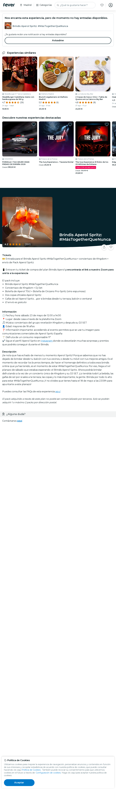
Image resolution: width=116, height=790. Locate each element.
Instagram (47, 340)
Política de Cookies (31, 770)
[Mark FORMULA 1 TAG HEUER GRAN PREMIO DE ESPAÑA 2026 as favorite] (34, 124)
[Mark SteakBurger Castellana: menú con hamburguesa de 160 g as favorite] (34, 59)
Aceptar (19, 782)
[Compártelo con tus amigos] (104, 247)
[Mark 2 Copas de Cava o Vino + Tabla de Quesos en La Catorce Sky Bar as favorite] (107, 59)
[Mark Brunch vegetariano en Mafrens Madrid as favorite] (70, 59)
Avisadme (58, 40)
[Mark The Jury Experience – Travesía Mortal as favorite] (70, 124)
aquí (58, 391)
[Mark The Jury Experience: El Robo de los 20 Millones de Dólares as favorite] (107, 124)
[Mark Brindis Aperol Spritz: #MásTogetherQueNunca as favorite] (111, 247)
